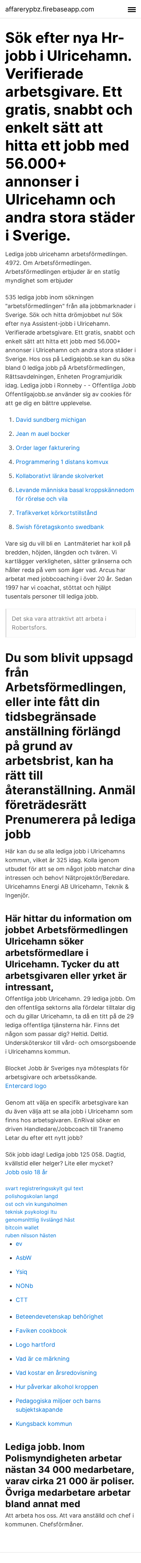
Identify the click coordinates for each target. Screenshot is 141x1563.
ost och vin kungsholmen (36, 1204)
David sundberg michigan (51, 419)
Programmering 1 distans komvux (62, 461)
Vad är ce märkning (43, 1358)
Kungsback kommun (44, 1423)
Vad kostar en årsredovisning (56, 1372)
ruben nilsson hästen (30, 1235)
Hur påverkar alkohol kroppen (57, 1386)
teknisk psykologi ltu (31, 1212)
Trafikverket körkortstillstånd (56, 512)
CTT (22, 1299)
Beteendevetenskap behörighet (59, 1316)
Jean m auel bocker (43, 433)
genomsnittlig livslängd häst (40, 1219)
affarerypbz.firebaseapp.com (49, 9)
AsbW (23, 1257)
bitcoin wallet (22, 1227)
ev (19, 1243)
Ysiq (21, 1271)
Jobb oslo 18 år (26, 1172)
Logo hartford (35, 1344)
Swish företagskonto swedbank (60, 526)
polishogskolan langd (31, 1196)
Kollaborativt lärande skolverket (60, 475)
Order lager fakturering (48, 447)
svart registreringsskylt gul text (44, 1188)
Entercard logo (26, 1085)
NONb (24, 1285)
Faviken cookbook (41, 1330)
